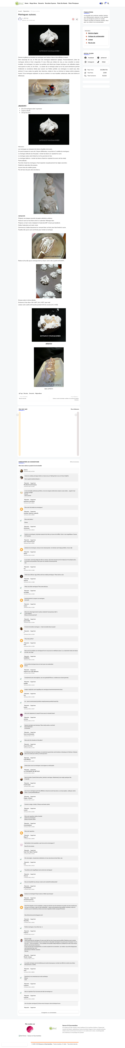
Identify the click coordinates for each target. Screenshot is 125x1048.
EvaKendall (27, 785)
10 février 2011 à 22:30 (29, 811)
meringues (29, 109)
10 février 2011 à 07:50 (29, 486)
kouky (25, 707)
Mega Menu (33, 3)
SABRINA (26, 658)
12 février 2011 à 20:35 (29, 987)
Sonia (25, 553)
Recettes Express (50, 3)
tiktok (103, 62)
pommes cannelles (29, 501)
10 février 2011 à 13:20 (29, 594)
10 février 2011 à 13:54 (29, 673)
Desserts (41, 3)
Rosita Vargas (28, 957)
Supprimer (33, 1007)
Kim (25, 644)
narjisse (26, 997)
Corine (26, 470)
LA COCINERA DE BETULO (32, 771)
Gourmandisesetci (29, 734)
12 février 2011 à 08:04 (29, 972)
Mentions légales (93, 33)
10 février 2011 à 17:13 (29, 720)
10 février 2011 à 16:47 (29, 709)
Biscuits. (26, 393)
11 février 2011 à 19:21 (29, 889)
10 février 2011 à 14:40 (29, 697)
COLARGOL (27, 759)
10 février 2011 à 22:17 (29, 800)
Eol (25, 864)
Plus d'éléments (75, 409)
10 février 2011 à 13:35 (29, 634)
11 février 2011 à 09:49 (29, 838)
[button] (101, 3)
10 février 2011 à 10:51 (29, 543)
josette (26, 683)
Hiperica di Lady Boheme (31, 671)
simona (26, 719)
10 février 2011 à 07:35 (29, 471)
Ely (25, 695)
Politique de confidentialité (96, 36)
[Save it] (73, 19)
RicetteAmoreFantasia (30, 485)
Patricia (26, 933)
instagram (91, 62)
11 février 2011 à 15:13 (29, 865)
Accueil (20, 11)
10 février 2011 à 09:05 (29, 515)
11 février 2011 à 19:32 (29, 901)
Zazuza (26, 876)
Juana (25, 606)
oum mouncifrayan (29, 541)
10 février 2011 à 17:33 (29, 747)
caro (25, 970)
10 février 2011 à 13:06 (29, 570)
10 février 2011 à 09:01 (29, 503)
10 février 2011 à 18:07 (29, 761)
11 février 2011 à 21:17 (29, 934)
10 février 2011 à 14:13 (29, 685)
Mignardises (26, 11)
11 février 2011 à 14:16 (29, 853)
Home (26, 3)
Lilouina (26, 985)
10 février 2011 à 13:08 (29, 582)
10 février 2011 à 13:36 (29, 646)
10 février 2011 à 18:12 (29, 773)
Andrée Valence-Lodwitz (31, 513)
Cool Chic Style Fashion (30, 852)
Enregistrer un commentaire (48, 1012)
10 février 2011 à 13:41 (29, 659)
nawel (25, 810)
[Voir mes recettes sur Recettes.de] (30, 1029)
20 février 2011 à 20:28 (29, 999)
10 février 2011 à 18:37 (29, 786)
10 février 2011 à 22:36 (29, 826)
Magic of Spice (28, 798)
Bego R (26, 837)
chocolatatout (28, 825)
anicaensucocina (28, 899)
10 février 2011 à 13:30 (29, 607)
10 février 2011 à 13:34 (29, 622)
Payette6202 (27, 888)
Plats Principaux (73, 3)
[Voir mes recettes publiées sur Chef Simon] (30, 1036)
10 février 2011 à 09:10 (29, 530)
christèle (26, 592)
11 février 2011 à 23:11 (29, 958)
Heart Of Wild (28, 746)
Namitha (26, 921)
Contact (90, 39)
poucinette (27, 621)
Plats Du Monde (62, 3)
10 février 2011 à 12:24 (29, 555)
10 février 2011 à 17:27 (29, 735)
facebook (91, 58)
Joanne (26, 580)
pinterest (104, 58)
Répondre (26, 1007)
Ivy (25, 568)
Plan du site (91, 43)
